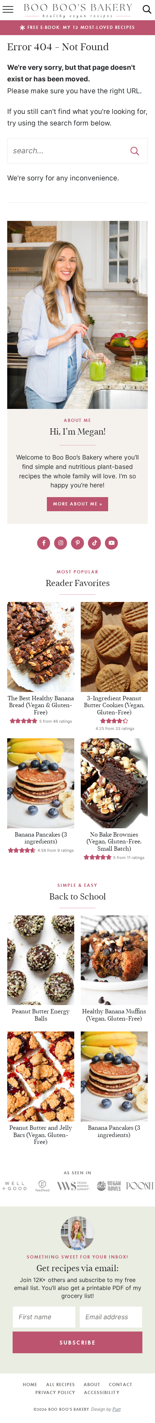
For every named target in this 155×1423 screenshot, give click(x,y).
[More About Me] (77, 315)
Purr (116, 1409)
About (92, 1384)
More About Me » (77, 504)
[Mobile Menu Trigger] (5, 10)
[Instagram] (60, 543)
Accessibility (102, 1392)
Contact (120, 1384)
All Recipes (60, 1384)
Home (30, 1384)
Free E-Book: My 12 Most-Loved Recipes (81, 27)
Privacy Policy (55, 1392)
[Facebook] (43, 543)
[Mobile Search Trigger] (149, 10)
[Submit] (134, 150)
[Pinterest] (77, 543)
